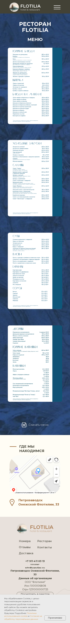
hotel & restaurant (30, 9)
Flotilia (30, 6)
